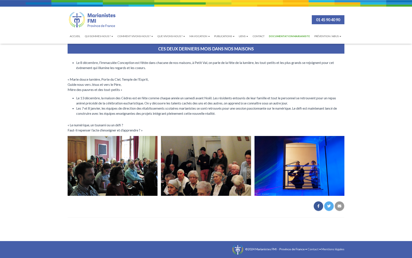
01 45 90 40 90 (328, 19)
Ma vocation (198, 36)
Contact (259, 36)
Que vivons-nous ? (170, 36)
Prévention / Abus (326, 36)
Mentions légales (332, 249)
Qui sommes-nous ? (98, 36)
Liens (242, 36)
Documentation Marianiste (289, 36)
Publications (223, 36)
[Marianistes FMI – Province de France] (92, 20)
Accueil (75, 36)
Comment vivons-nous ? (134, 36)
